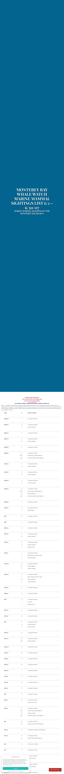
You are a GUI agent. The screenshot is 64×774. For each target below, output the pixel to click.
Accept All (16, 768)
